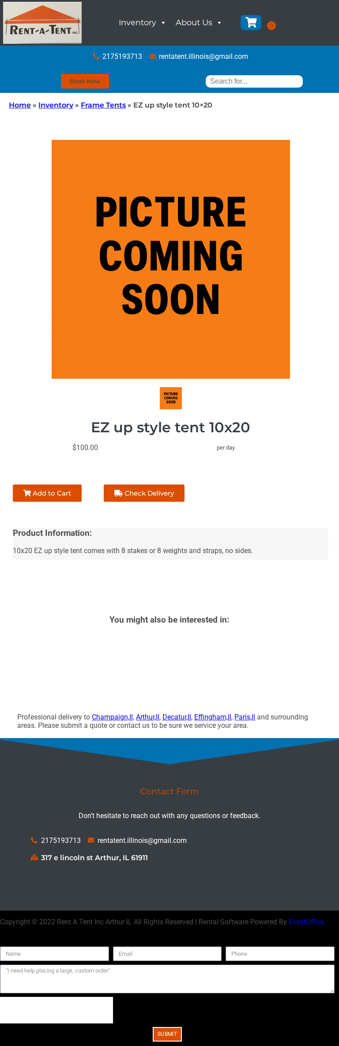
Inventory (137, 22)
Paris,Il (244, 717)
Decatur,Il (176, 717)
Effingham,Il (212, 717)
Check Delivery (148, 493)
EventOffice (306, 922)
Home (20, 105)
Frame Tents (103, 105)
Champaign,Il (112, 717)
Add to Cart (51, 493)
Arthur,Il (147, 717)
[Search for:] (254, 81)
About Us (194, 22)
